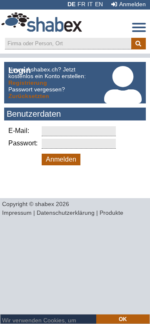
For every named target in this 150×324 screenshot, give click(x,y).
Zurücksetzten (28, 96)
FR (81, 4)
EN (99, 4)
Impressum (17, 212)
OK (123, 319)
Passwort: (23, 143)
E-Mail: (18, 130)
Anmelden (132, 4)
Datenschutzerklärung (66, 212)
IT (90, 4)
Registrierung (27, 82)
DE (71, 4)
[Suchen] (138, 43)
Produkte (111, 212)
